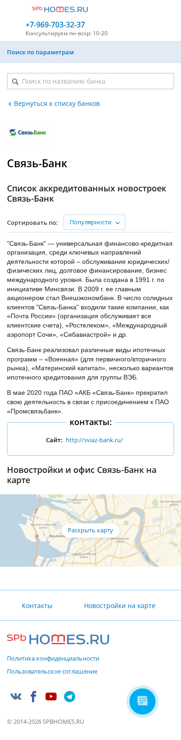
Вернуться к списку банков (57, 103)
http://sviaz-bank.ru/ (94, 440)
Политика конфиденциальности (53, 658)
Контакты (37, 605)
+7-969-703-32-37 (55, 25)
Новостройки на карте (119, 605)
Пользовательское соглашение (52, 671)
